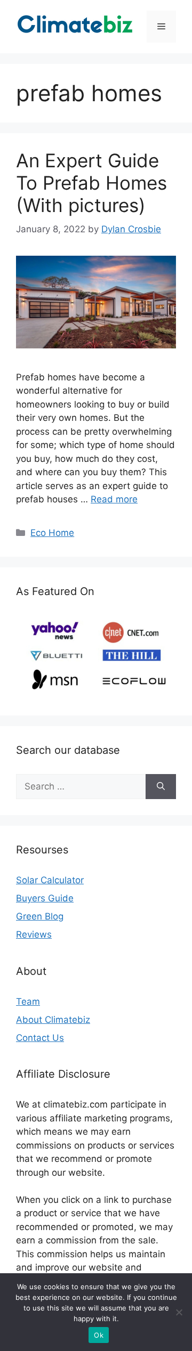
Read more (114, 499)
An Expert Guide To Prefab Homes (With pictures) (91, 182)
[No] (178, 1312)
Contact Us (40, 1037)
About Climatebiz (53, 1019)
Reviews (34, 934)
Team (28, 1001)
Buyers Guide (45, 898)
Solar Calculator (50, 880)
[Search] (161, 787)
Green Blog (39, 916)
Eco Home (52, 532)
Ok (98, 1335)
